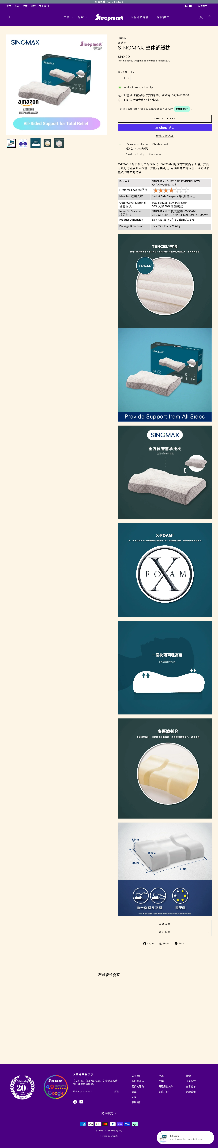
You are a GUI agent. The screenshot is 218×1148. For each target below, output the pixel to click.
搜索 (188, 1075)
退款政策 (191, 1091)
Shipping (138, 60)
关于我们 (44, 6)
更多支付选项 (165, 136)
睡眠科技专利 (140, 17)
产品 (67, 17)
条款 (33, 6)
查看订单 (191, 1086)
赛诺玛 (122, 42)
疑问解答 (165, 932)
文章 (25, 6)
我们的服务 (138, 1086)
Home (121, 37)
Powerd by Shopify (109, 1135)
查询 (17, 6)
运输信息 (165, 924)
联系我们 (137, 1102)
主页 (8, 6)
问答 (134, 1097)
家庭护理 (163, 17)
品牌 (81, 17)
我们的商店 (138, 1081)
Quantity (126, 72)
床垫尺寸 (191, 1081)
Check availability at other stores (143, 154)
